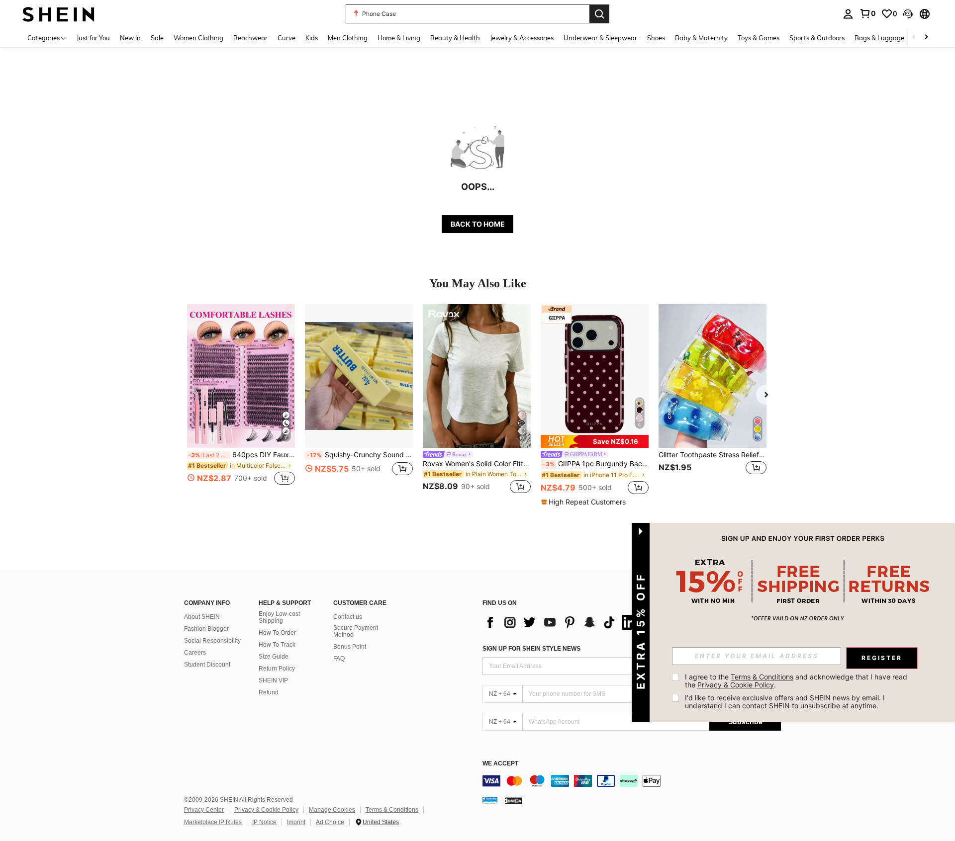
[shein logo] (58, 13)
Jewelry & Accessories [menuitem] (522, 38)
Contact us (347, 616)
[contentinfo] (631, 781)
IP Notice (264, 822)
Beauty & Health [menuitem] (455, 38)
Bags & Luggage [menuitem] (879, 38)
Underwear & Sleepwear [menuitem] (600, 38)
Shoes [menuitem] (656, 38)
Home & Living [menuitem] (399, 38)
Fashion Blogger (206, 628)
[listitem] (241, 400)
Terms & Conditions (392, 809)
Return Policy (277, 668)
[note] (595, 441)
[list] (562, 622)
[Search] (599, 13)
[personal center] (848, 14)
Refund (269, 692)
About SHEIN (202, 616)
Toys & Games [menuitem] (758, 38)
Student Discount (207, 664)
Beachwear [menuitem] (250, 38)
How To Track (277, 644)
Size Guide (273, 656)
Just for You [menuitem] (93, 38)
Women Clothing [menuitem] (198, 38)
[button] (908, 14)
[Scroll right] (926, 37)
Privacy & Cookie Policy (266, 809)
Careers (195, 652)
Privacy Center (204, 809)
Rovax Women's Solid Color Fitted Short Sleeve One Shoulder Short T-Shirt (477, 464)
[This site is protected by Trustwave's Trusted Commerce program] (489, 800)
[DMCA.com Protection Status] (513, 800)
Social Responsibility (212, 640)
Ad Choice (330, 822)
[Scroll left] (914, 37)
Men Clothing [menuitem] (348, 38)
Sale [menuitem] (157, 38)
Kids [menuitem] (311, 38)
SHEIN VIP (273, 680)
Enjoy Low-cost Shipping (279, 617)
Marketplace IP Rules (213, 822)
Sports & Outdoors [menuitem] (817, 38)
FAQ (339, 658)
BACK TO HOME (478, 224)
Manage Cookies (332, 809)
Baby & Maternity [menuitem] (701, 38)
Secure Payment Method (355, 631)
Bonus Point (349, 646)
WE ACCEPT (500, 763)
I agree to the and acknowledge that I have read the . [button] (797, 681)
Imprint (296, 822)
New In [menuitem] (130, 38)
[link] (867, 13)
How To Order (277, 632)
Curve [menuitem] (286, 38)
